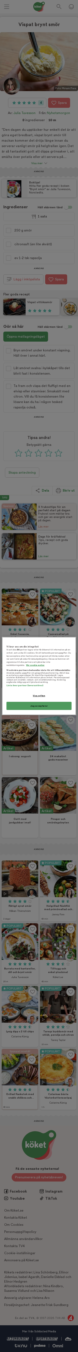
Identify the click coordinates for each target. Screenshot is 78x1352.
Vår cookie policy (35, 665)
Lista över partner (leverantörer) (24, 685)
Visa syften (39, 695)
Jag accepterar (39, 706)
